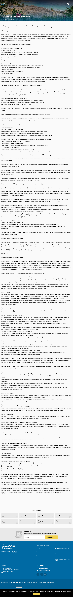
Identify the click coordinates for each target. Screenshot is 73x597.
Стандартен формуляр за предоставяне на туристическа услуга (62, 559)
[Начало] (1, 19)
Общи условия (58, 551)
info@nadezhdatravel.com (44, 570)
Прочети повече (67, 591)
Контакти (38, 548)
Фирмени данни (59, 553)
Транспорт (57, 555)
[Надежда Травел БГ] (4, 4)
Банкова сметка (40, 555)
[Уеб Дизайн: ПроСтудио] (18, 587)
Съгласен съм (37, 594)
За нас (38, 551)
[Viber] (45, 574)
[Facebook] (37, 574)
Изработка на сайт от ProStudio (8, 587)
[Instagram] (41, 574)
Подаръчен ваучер (41, 557)
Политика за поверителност (43, 553)
